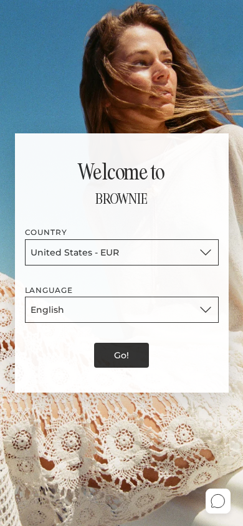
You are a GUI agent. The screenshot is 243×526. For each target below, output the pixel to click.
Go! (121, 355)
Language (49, 290)
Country (46, 232)
